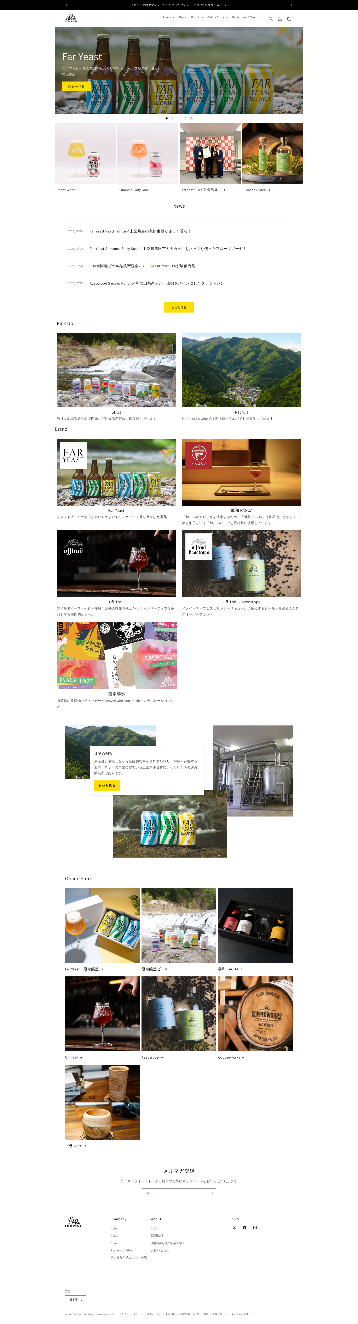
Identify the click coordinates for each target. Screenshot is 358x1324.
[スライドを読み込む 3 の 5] (179, 118)
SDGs (154, 1228)
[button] (168, 17)
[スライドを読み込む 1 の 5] (166, 118)
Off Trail (71, 1057)
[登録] (211, 1193)
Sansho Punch (255, 190)
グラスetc (73, 1145)
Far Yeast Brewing (83, 1314)
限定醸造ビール (155, 968)
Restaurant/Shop (122, 1250)
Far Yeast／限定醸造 (82, 968)
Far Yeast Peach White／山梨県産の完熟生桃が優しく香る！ (140, 231)
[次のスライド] (201, 118)
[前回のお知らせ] (66, 5)
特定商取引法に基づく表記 (129, 1258)
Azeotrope (150, 1057)
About (115, 1228)
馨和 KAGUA (228, 968)
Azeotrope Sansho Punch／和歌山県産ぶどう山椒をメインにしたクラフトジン (157, 283)
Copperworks (229, 1057)
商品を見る (76, 86)
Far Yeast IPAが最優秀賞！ (201, 190)
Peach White (66, 190)
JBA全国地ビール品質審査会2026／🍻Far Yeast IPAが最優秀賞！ (144, 265)
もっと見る (179, 307)
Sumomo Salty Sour (133, 190)
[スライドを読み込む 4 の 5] (185, 118)
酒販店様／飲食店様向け (167, 1243)
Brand (115, 1243)
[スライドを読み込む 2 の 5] (173, 118)
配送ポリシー (220, 1314)
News (114, 1236)
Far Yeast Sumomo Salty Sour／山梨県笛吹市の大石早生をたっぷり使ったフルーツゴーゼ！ (168, 248)
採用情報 (157, 1236)
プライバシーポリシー (131, 1314)
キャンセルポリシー (242, 1314)
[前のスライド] (156, 118)
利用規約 (170, 1314)
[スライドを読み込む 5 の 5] (191, 118)
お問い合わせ (160, 1250)
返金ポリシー (154, 1314)
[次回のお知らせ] (291, 5)
